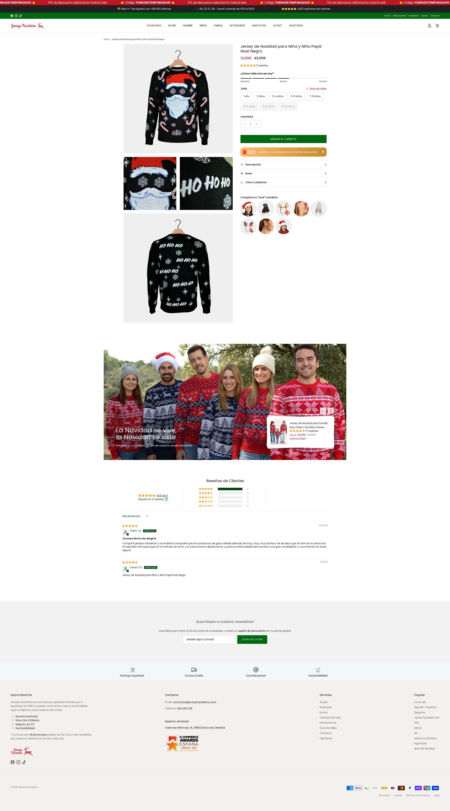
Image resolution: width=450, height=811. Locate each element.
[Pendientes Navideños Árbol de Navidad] (301, 209)
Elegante (419, 712)
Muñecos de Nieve (425, 738)
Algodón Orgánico (425, 707)
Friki (416, 722)
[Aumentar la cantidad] (258, 124)
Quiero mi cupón (252, 639)
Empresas (414, 15)
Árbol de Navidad (424, 748)
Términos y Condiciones (418, 795)
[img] (129, 526)
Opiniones (326, 738)
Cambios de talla (330, 717)
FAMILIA (218, 25)
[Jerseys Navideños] (27, 25)
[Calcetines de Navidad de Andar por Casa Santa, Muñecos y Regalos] (266, 209)
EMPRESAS (242, 15)
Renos (418, 728)
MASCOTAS (259, 25)
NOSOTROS (296, 25)
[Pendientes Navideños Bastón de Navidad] (266, 226)
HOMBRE (188, 25)
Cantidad (246, 116)
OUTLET (277, 25)
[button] (248, 65)
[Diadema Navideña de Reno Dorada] (283, 209)
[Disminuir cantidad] (244, 124)
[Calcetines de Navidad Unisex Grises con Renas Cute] (319, 209)
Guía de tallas (328, 728)
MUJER (172, 25)
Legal (436, 795)
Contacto (434, 15)
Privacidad (384, 795)
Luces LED (420, 702)
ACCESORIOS (237, 25)
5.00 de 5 (162, 495)
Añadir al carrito (283, 139)
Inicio (106, 39)
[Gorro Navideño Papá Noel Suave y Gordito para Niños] (283, 226)
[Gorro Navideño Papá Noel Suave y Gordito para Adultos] (248, 209)
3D (415, 733)
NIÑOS (203, 25)
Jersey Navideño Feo (426, 717)
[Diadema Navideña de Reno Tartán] (248, 226)
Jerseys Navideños (27, 787)
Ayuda (424, 15)
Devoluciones (399, 15)
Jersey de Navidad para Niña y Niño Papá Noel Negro (138, 39)
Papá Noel (420, 743)
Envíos (387, 15)
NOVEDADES (154, 25)
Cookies (398, 795)
